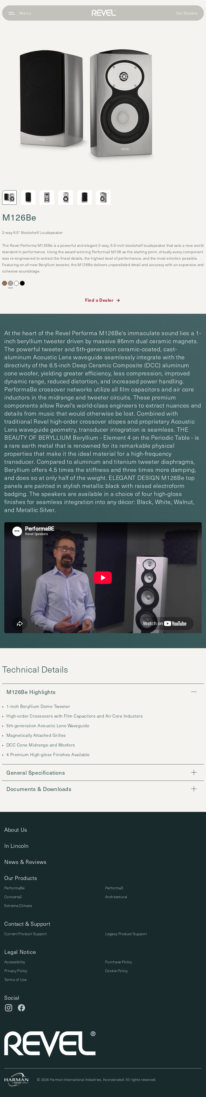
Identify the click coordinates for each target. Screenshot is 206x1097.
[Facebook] (21, 1007)
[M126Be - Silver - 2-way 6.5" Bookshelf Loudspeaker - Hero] (86, 102)
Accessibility (14, 961)
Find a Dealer (99, 300)
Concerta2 (13, 896)
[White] (16, 283)
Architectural (116, 896)
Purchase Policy (118, 961)
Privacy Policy (15, 970)
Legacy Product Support (126, 933)
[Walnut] (4, 283)
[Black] (22, 283)
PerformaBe (14, 887)
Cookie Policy (116, 970)
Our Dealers (186, 13)
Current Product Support (25, 933)
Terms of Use (15, 979)
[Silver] (10, 283)
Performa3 (114, 887)
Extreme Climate (18, 905)
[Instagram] (8, 1007)
